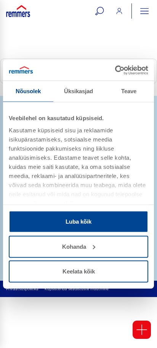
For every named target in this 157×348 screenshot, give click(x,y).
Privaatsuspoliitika (22, 289)
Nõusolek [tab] (28, 91)
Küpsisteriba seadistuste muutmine (77, 289)
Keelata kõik (78, 271)
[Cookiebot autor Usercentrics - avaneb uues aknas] (115, 70)
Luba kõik (78, 221)
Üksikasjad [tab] (78, 91)
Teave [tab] (129, 91)
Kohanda (74, 246)
